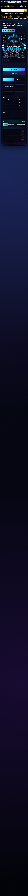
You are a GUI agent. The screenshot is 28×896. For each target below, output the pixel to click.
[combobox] (12, 10)
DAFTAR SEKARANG (14, 69)
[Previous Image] (4, 46)
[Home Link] (9, 6)
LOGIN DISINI (14, 73)
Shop (2, 6)
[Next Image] (24, 46)
